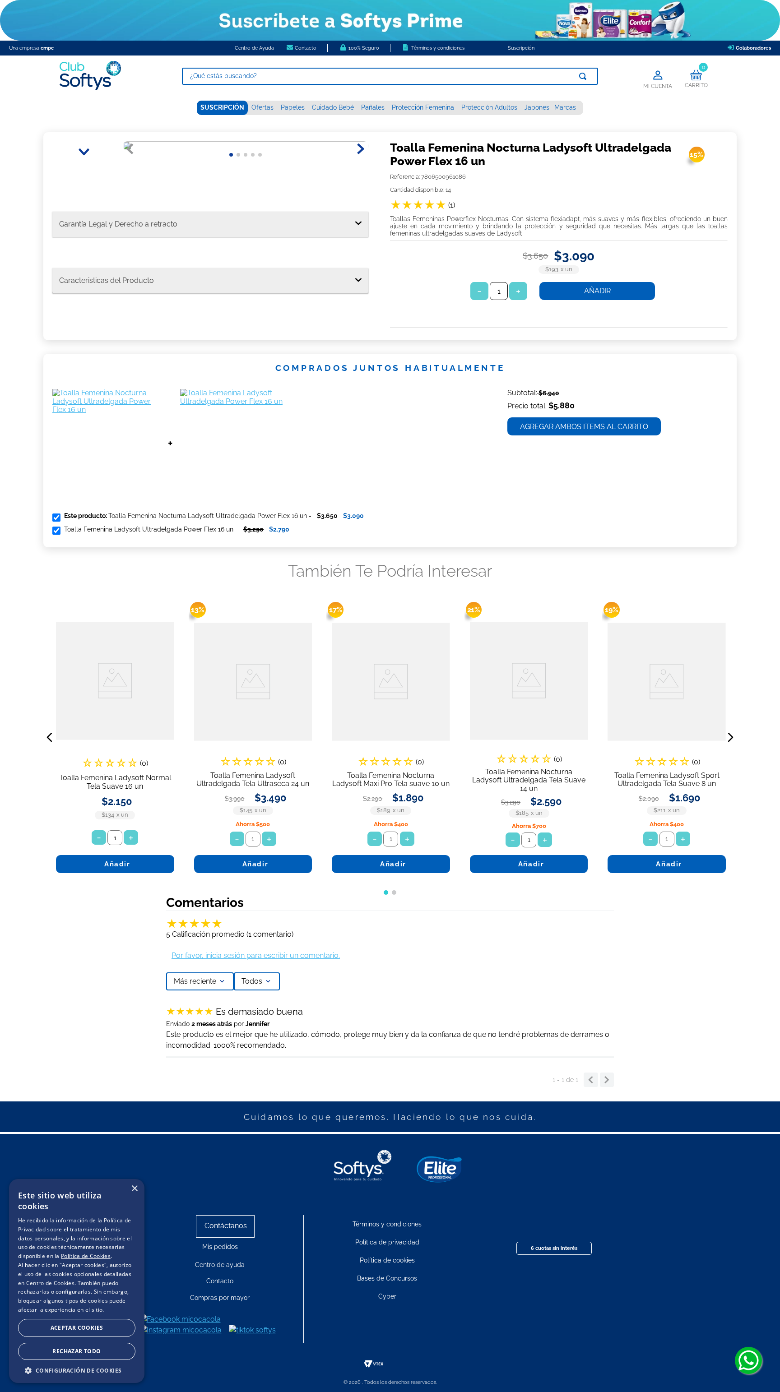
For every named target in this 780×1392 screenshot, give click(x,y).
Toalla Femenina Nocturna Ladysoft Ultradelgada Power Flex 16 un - (214, 515)
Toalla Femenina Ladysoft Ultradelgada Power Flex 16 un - (176, 529)
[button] (49, 737)
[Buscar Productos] (584, 76)
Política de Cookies (86, 1256)
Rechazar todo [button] (76, 1351)
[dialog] (76, 1281)
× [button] (134, 1188)
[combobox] (390, 76)
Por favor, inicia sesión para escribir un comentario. (256, 955)
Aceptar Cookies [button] (77, 1328)
